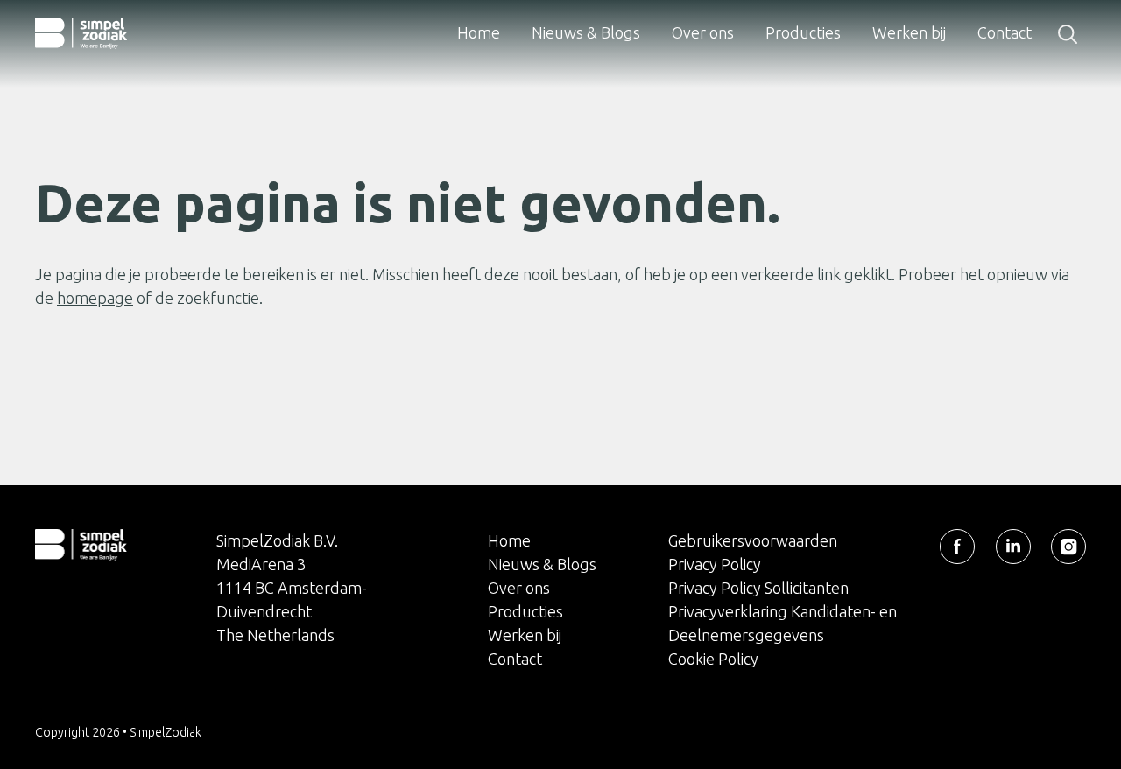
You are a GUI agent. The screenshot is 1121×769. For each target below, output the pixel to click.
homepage (95, 298)
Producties (803, 32)
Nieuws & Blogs (586, 32)
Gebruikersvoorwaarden (752, 540)
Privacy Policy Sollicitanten (758, 587)
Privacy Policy (714, 564)
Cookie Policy (713, 658)
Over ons (703, 32)
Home (478, 32)
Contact (1004, 32)
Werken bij (909, 32)
